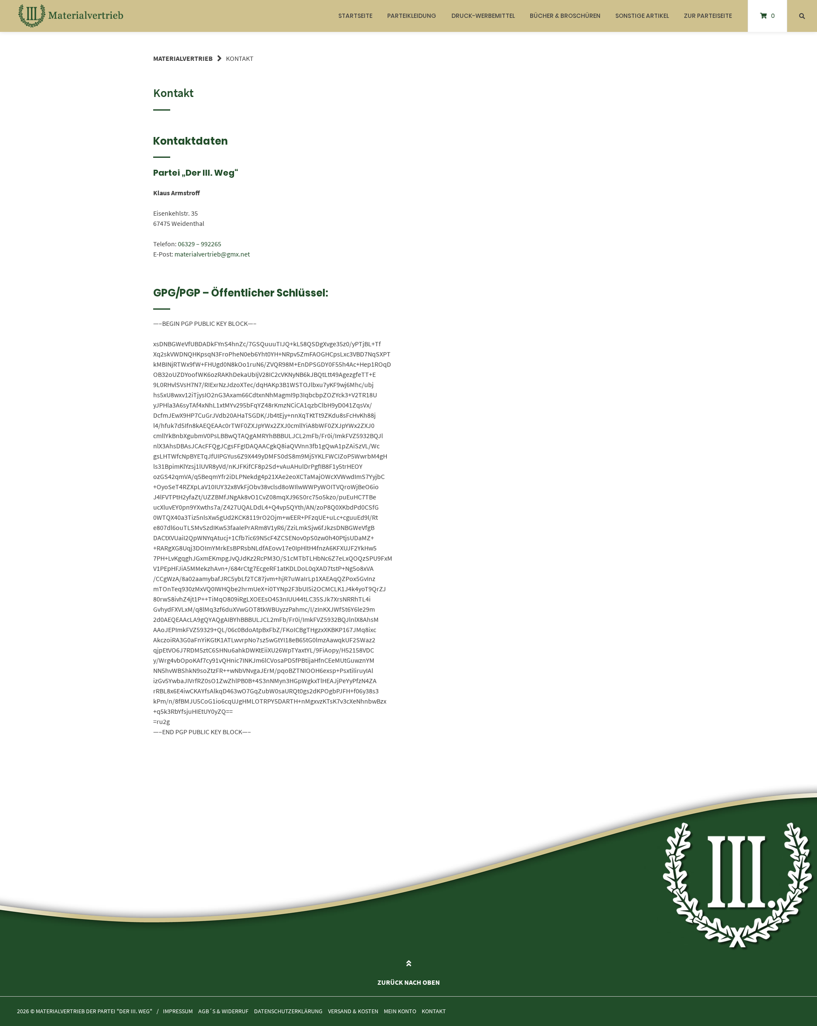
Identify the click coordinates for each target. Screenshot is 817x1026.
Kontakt (434, 1011)
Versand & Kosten (353, 1011)
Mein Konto (400, 1011)
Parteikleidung (411, 15)
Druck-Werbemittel (483, 15)
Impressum (178, 1011)
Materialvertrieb (183, 58)
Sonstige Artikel (642, 15)
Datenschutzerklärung (288, 1011)
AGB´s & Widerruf (223, 1011)
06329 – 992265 (199, 243)
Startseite (355, 15)
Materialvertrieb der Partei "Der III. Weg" (94, 1011)
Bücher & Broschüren (565, 15)
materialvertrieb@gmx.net (212, 254)
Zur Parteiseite (708, 15)
